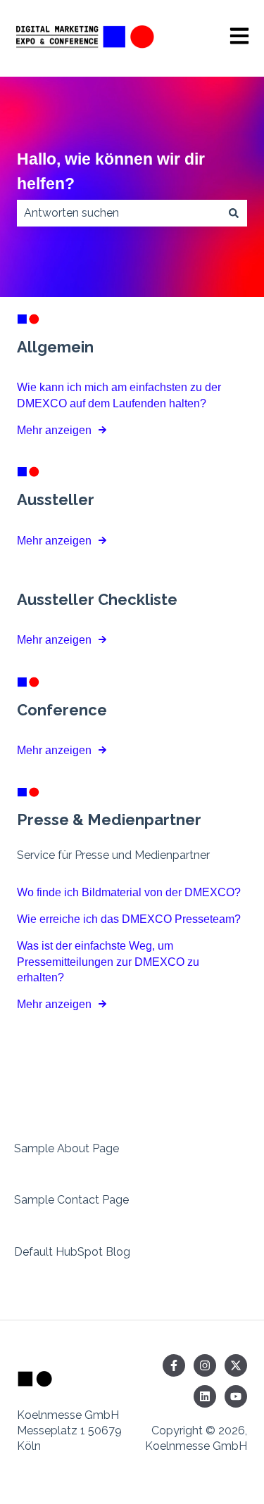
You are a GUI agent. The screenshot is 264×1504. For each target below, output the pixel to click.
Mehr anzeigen (54, 430)
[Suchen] (233, 213)
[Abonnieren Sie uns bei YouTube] (236, 1396)
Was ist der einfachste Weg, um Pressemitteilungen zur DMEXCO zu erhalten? (108, 961)
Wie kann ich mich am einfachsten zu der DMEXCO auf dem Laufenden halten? (119, 395)
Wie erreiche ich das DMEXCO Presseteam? (129, 919)
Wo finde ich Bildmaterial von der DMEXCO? (129, 892)
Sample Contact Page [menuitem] (71, 1199)
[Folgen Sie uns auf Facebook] (174, 1365)
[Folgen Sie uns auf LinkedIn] (205, 1396)
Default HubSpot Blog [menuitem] (72, 1251)
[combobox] (118, 213)
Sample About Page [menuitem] (66, 1148)
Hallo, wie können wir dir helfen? (111, 171)
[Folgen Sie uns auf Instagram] (205, 1365)
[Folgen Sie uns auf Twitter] (236, 1365)
